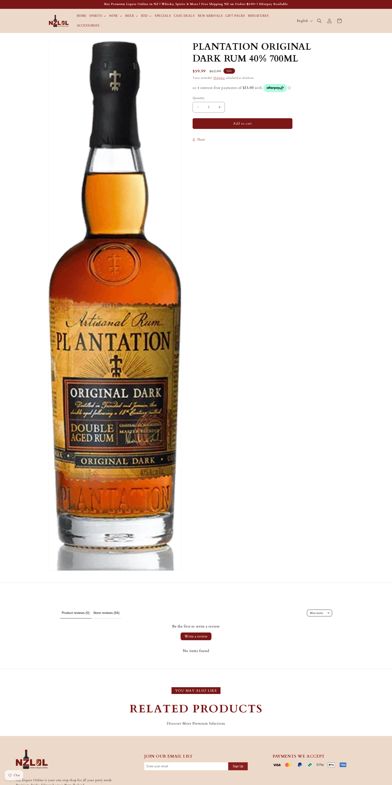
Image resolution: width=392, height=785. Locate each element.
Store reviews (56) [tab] (106, 613)
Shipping (219, 78)
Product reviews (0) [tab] (76, 613)
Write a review (196, 636)
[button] (98, 16)
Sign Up (238, 766)
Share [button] (201, 139)
